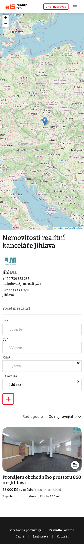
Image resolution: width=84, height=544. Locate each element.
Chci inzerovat (56, 7)
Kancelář (9, 376)
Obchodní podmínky (25, 530)
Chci (6, 321)
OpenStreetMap (75, 228)
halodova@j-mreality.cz (21, 284)
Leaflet (59, 228)
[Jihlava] (10, 261)
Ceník (20, 536)
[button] (44, 121)
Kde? (6, 358)
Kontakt (62, 536)
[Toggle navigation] (76, 6)
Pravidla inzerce (61, 530)
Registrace (40, 536)
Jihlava (9, 272)
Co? (5, 339)
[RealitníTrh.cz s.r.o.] (15, 6)
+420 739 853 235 (15, 279)
